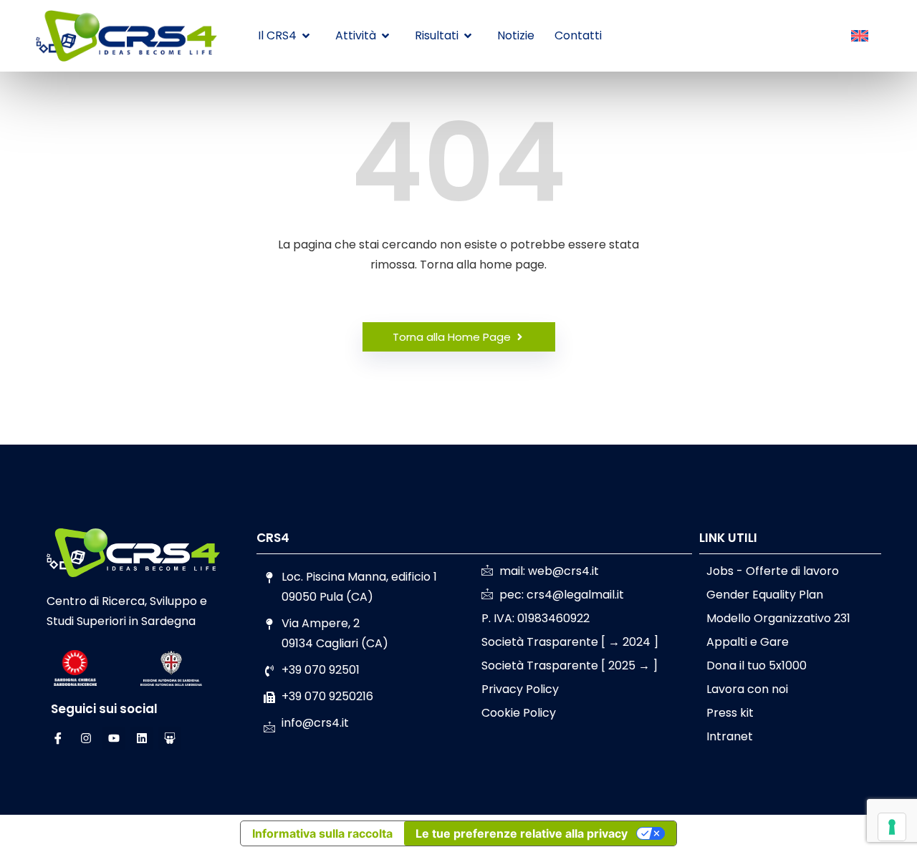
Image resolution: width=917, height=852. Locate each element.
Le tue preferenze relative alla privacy (522, 833)
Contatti (578, 35)
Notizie (515, 35)
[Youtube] (113, 738)
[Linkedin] (141, 738)
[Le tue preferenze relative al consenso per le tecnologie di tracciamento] (892, 827)
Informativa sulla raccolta (322, 833)
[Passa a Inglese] (859, 36)
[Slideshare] (169, 738)
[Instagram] (86, 738)
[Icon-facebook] (58, 738)
